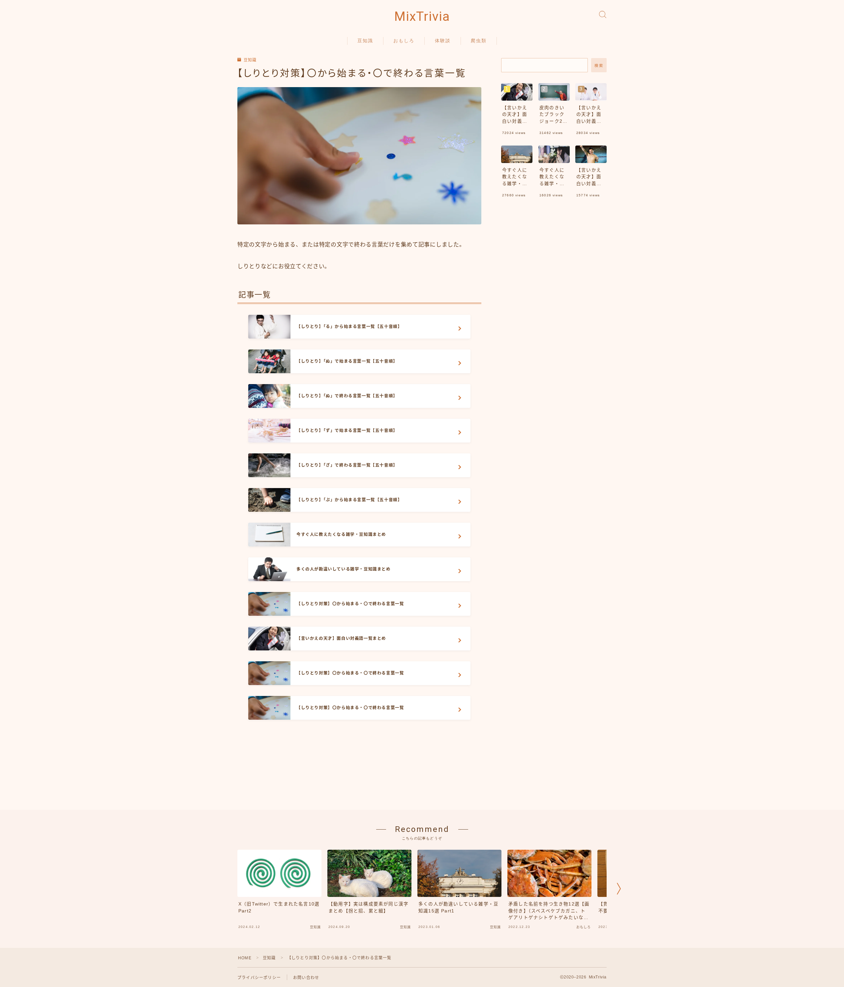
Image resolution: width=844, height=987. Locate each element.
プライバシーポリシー (259, 977)
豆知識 (365, 40)
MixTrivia (422, 17)
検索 (598, 66)
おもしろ (403, 40)
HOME (245, 958)
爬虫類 (479, 40)
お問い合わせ (306, 977)
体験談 (443, 40)
